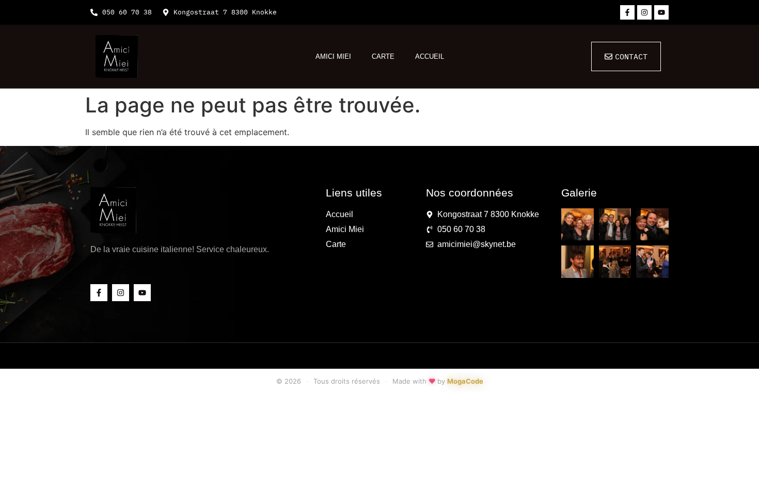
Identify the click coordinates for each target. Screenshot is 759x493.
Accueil (429, 56)
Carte (383, 56)
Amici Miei (333, 56)
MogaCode (465, 381)
